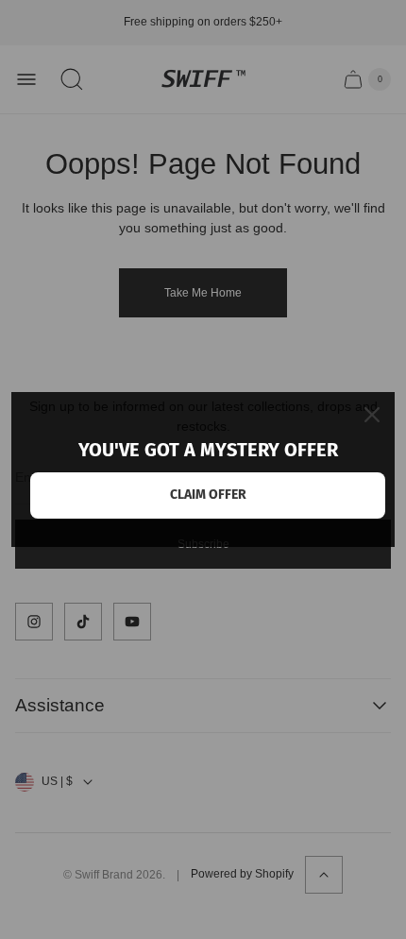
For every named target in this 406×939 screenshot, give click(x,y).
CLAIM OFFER (208, 495)
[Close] (372, 414)
